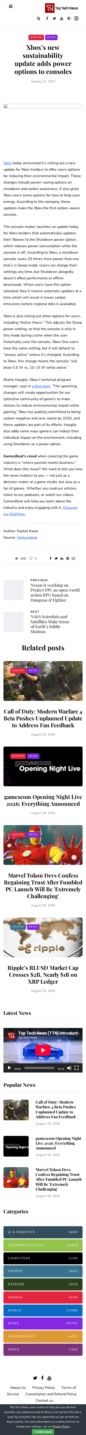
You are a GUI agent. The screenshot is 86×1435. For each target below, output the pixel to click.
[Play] (9, 1068)
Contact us (44, 1400)
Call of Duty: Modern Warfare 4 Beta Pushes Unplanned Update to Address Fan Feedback (43, 718)
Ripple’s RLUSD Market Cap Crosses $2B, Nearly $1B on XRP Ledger (43, 974)
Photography (43, 1336)
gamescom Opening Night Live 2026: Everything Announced (43, 800)
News (51, 37)
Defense (43, 1284)
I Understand (43, 1432)
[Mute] (69, 1068)
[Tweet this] (56, 558)
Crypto (18, 926)
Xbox (7, 163)
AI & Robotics (43, 1232)
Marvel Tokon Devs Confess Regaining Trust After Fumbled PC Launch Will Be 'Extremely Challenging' (43, 886)
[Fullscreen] (76, 1068)
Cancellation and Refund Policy (51, 1394)
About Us (18, 1387)
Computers (43, 1258)
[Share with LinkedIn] (62, 558)
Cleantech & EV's (43, 1245)
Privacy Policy (43, 1387)
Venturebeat (27, 537)
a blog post (41, 386)
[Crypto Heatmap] (76, 18)
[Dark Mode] (69, 18)
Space (43, 1349)
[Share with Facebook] (50, 558)
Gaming (36, 37)
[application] (43, 1050)
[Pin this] (68, 558)
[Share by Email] (73, 558)
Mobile (43, 1310)
